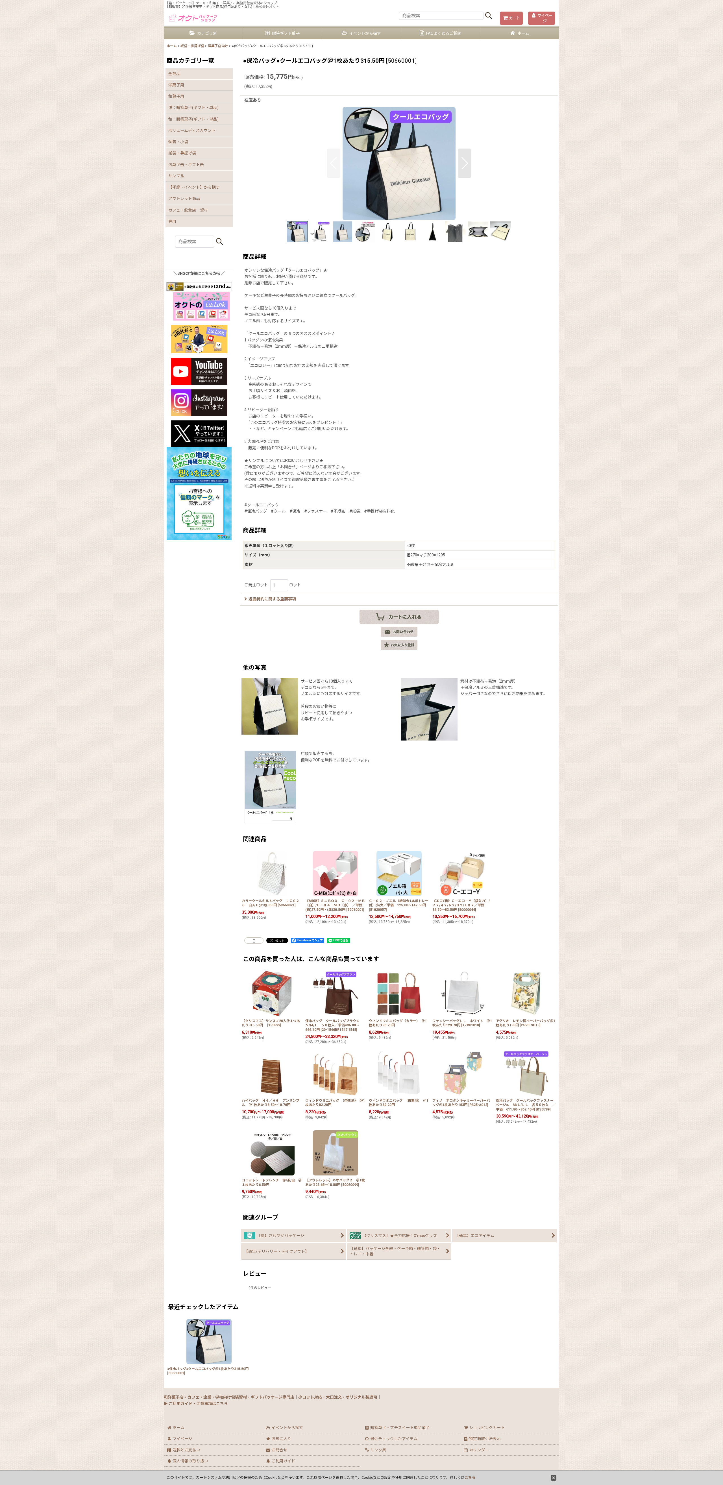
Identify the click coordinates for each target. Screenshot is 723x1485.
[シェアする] (253, 940)
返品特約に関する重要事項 (272, 599)
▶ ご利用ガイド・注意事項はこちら (196, 1403)
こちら (470, 1477)
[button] (333, 163)
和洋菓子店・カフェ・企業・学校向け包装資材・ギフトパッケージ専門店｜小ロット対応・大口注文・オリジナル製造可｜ (272, 1397)
